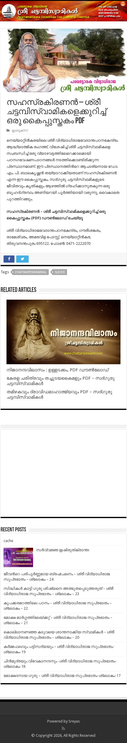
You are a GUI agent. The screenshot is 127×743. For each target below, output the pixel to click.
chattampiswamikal (31, 272)
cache (8, 541)
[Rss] (63, 728)
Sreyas (74, 721)
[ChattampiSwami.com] (63, 11)
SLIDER (60, 272)
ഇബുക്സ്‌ (19, 130)
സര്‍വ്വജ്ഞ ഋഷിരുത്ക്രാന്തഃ (62, 550)
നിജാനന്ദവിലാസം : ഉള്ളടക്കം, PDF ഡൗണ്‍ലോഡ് (57, 370)
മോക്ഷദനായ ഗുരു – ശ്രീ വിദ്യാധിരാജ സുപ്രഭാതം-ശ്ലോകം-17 (62, 675)
